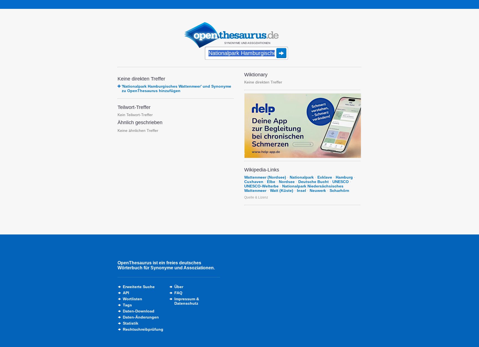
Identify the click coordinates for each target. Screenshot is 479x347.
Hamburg (344, 177)
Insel (301, 190)
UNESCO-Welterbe (261, 186)
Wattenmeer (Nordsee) (265, 177)
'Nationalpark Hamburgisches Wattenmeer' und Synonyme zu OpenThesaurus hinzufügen (176, 88)
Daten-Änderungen (141, 317)
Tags (127, 305)
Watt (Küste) (281, 190)
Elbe (271, 181)
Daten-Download (138, 311)
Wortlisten (132, 299)
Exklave (324, 177)
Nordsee (287, 181)
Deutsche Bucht (313, 181)
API (126, 293)
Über (178, 287)
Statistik (130, 323)
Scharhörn (339, 190)
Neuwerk (318, 190)
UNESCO (340, 181)
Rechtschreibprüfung (143, 329)
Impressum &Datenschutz (186, 301)
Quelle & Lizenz (256, 197)
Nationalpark (302, 177)
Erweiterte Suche (139, 287)
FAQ (178, 293)
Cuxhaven (253, 181)
